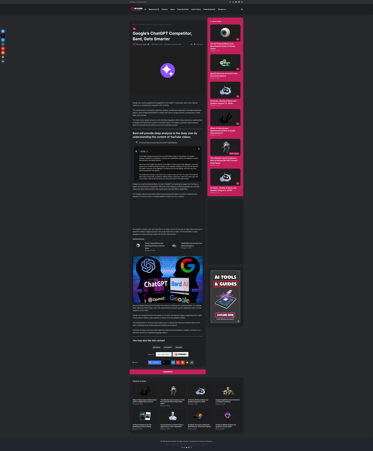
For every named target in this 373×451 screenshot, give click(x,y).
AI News (157, 347)
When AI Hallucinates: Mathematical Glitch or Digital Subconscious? (222, 130)
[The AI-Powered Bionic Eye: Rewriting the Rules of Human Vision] (138, 245)
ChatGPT (168, 347)
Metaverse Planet (141, 44)
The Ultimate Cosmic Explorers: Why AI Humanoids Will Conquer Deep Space (223, 160)
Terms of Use (176, 444)
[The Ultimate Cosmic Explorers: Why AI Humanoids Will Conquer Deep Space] (172, 391)
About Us (168, 444)
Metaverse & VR (154, 9)
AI (145, 9)
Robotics (165, 9)
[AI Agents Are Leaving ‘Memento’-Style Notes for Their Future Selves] (200, 416)
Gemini (179, 347)
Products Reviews (209, 9)
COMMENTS (168, 372)
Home (136, 24)
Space (172, 9)
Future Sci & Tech (183, 9)
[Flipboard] (180, 354)
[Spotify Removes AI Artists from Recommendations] (174, 245)
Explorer (222, 9)
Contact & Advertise (202, 444)
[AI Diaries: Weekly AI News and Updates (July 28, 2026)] (228, 416)
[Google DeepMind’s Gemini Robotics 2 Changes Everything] (228, 391)
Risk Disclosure (185, 444)
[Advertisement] (168, 213)
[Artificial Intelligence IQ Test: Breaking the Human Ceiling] (145, 416)
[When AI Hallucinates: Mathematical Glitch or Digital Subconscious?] (145, 391)
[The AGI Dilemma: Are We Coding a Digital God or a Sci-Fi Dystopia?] (172, 416)
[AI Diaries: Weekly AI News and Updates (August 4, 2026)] (200, 391)
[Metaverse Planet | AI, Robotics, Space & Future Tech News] (136, 9)
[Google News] (164, 354)
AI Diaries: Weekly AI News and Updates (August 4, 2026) (198, 400)
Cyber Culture (196, 9)
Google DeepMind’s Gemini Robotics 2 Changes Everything (228, 400)
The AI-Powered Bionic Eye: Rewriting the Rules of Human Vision (154, 245)
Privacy (193, 444)
